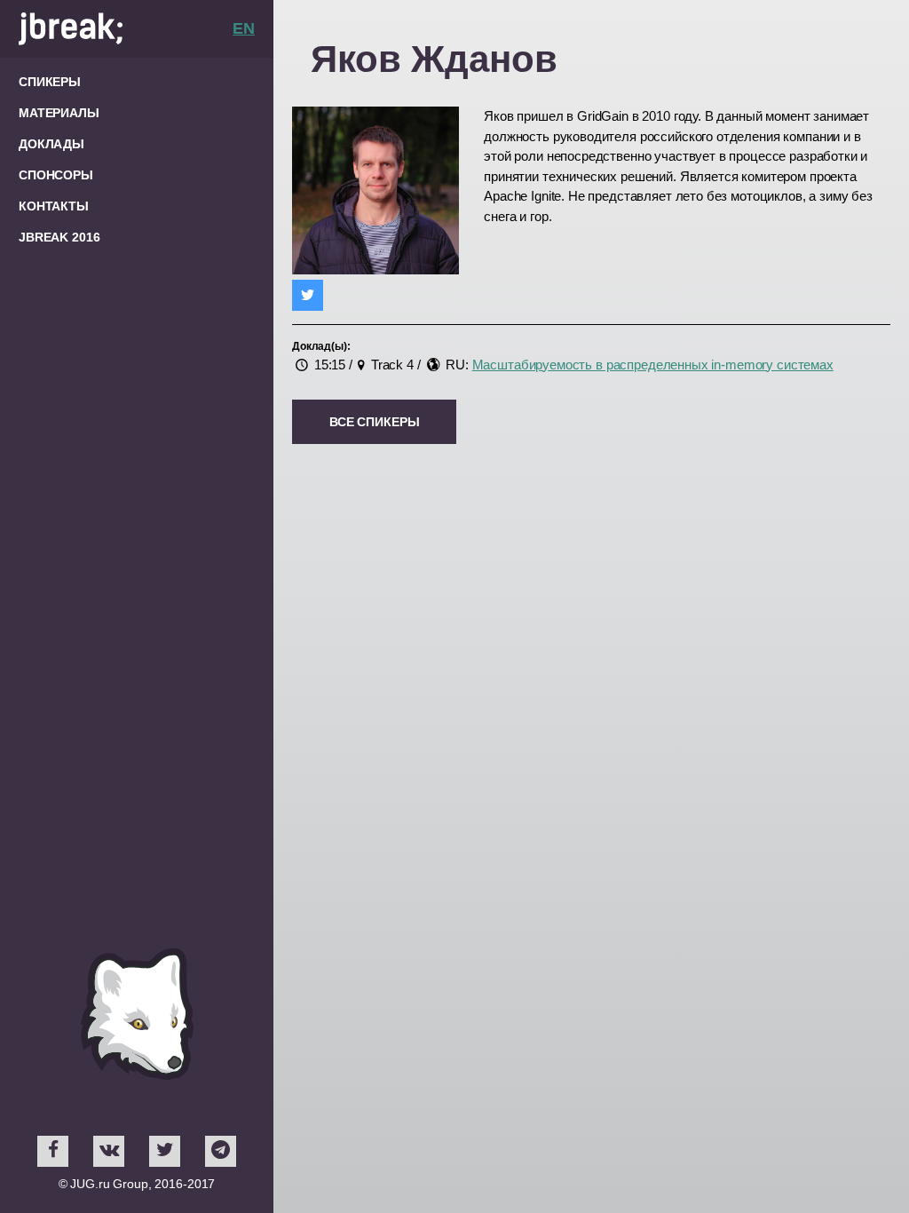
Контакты (54, 206)
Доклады (51, 144)
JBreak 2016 (59, 237)
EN (244, 28)
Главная (126, 28)
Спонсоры (56, 175)
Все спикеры (374, 422)
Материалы (59, 113)
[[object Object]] (52, 1151)
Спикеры (50, 82)
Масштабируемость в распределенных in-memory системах (653, 364)
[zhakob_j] (307, 295)
